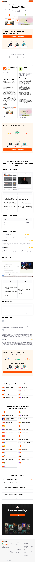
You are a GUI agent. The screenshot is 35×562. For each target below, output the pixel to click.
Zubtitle (32, 547)
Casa (2, 4)
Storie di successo (11, 547)
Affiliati (20, 1)
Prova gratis (31, 1)
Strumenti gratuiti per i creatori (26, 543)
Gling (25, 117)
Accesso (26, 1)
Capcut (31, 551)
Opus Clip (32, 546)
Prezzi (18, 1)
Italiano (5, 543)
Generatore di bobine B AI (18, 551)
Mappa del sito (11, 552)
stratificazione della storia (23, 102)
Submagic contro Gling (10, 4)
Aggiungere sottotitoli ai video (18, 544)
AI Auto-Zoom (17, 552)
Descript (32, 552)
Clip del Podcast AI (18, 548)
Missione (11, 543)
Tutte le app (32, 542)
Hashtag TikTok (25, 547)
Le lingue (11, 551)
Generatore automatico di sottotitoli (18, 542)
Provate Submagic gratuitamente (17, 36)
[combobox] (4, 543)
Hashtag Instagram (26, 555)
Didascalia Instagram (25, 552)
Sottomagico (10, 116)
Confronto (5, 4)
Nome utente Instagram (25, 554)
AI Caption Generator (18, 549)
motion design (28, 101)
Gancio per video (26, 546)
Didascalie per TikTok (25, 549)
